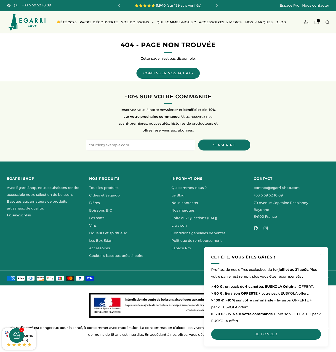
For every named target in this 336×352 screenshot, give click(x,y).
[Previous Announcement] (119, 5)
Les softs (96, 218)
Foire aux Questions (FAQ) (194, 218)
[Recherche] (327, 22)
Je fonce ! (266, 334)
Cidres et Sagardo (104, 195)
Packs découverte (99, 22)
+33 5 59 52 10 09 (36, 5)
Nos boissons (135, 22)
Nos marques (259, 22)
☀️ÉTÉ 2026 (66, 22)
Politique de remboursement (196, 241)
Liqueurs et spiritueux (108, 233)
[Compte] (306, 22)
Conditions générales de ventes (198, 233)
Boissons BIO (100, 210)
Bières (94, 203)
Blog (281, 22)
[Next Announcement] (217, 5)
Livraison (179, 225)
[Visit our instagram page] (15, 5)
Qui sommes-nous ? (176, 22)
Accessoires (99, 248)
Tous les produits (104, 188)
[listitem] (168, 5)
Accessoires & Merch (221, 22)
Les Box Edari (100, 241)
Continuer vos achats (168, 73)
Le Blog (177, 195)
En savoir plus (19, 215)
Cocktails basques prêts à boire (116, 256)
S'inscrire (224, 145)
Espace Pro (289, 5)
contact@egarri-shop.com (277, 188)
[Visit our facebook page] (8, 5)
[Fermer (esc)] (321, 253)
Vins (93, 225)
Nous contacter (315, 5)
